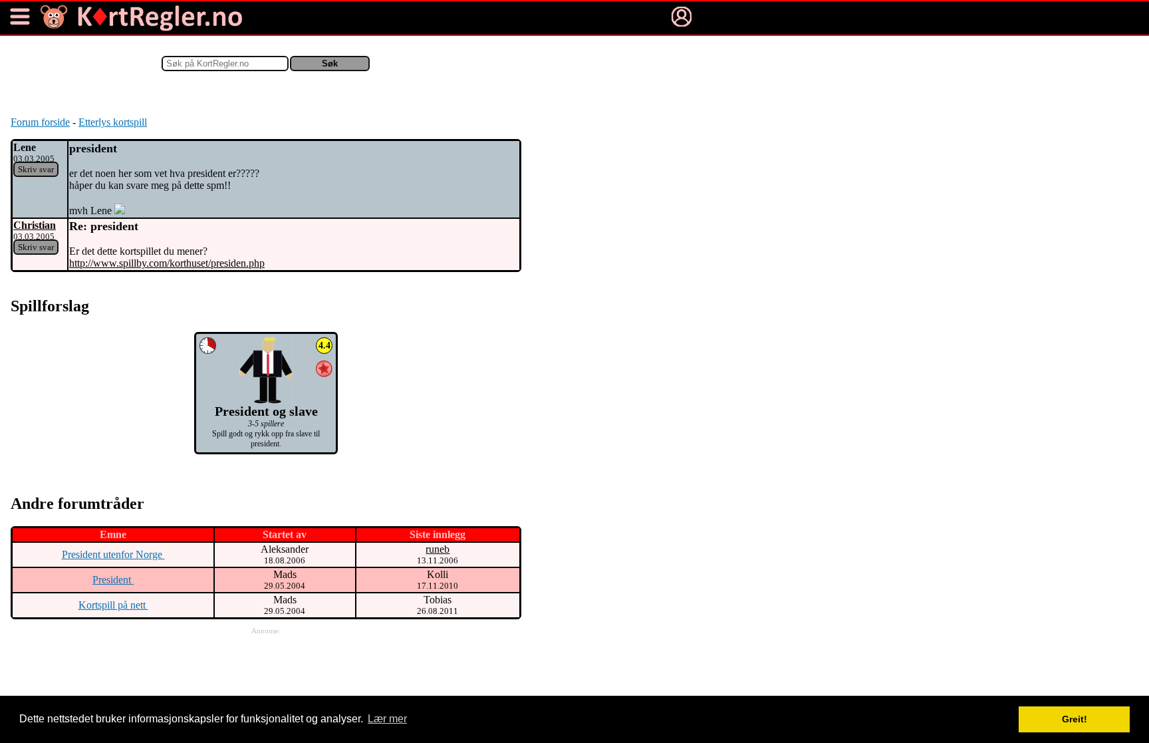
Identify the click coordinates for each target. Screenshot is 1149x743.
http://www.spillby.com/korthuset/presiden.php (167, 263)
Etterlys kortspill (112, 122)
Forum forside (40, 122)
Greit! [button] (1074, 719)
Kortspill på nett (113, 605)
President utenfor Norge (113, 554)
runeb (437, 549)
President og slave (266, 411)
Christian (34, 225)
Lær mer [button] (387, 718)
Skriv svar (36, 169)
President (113, 579)
